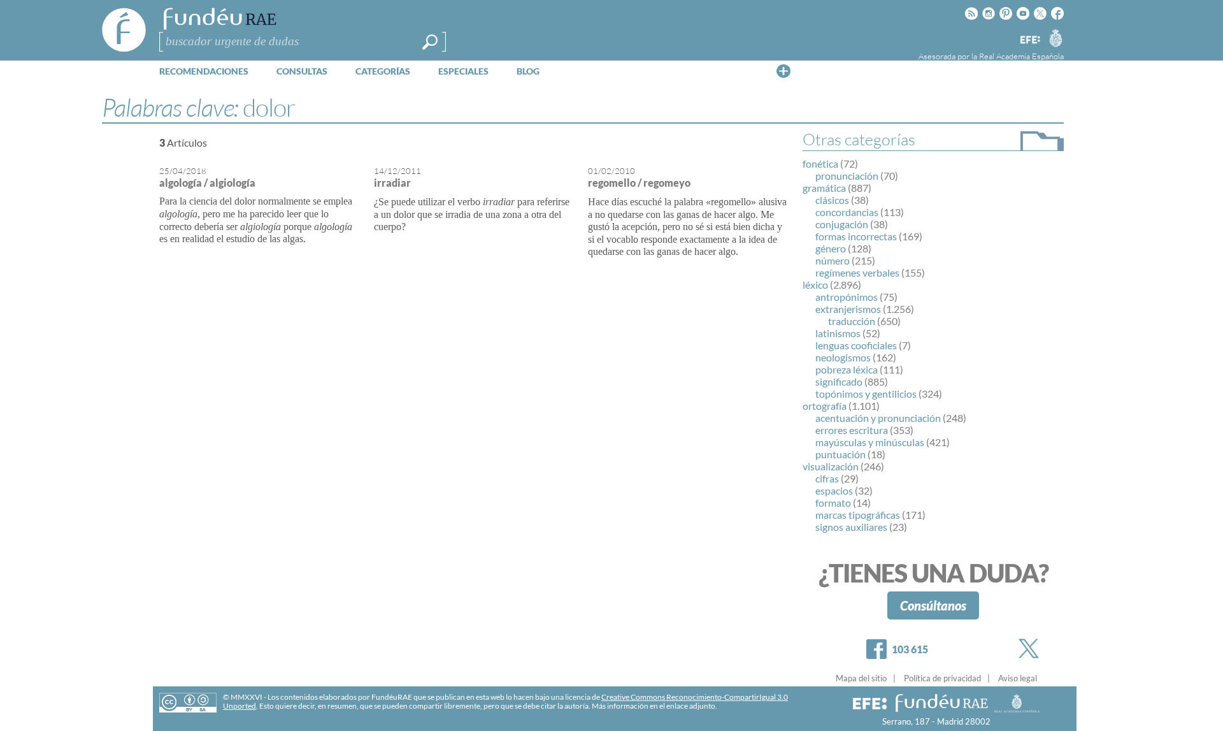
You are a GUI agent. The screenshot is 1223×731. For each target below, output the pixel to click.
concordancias (846, 212)
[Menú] (783, 71)
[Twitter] (1031, 648)
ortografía (825, 406)
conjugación (841, 224)
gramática (824, 188)
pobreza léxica (846, 369)
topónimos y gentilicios (866, 393)
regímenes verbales (857, 272)
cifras (827, 478)
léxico (815, 285)
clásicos (832, 200)
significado (838, 381)
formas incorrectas (856, 236)
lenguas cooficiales (856, 345)
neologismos (843, 357)
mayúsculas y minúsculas (869, 442)
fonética (820, 163)
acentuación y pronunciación (878, 418)
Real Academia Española (1021, 56)
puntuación (840, 454)
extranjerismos (848, 309)
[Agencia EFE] (1029, 40)
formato (833, 502)
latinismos (838, 333)
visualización (831, 466)
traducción (851, 321)
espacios (834, 490)
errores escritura (851, 430)
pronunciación (846, 176)
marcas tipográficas (857, 515)
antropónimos (846, 297)
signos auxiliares (851, 527)
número (832, 260)
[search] (430, 42)
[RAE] (1055, 37)
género (830, 248)
